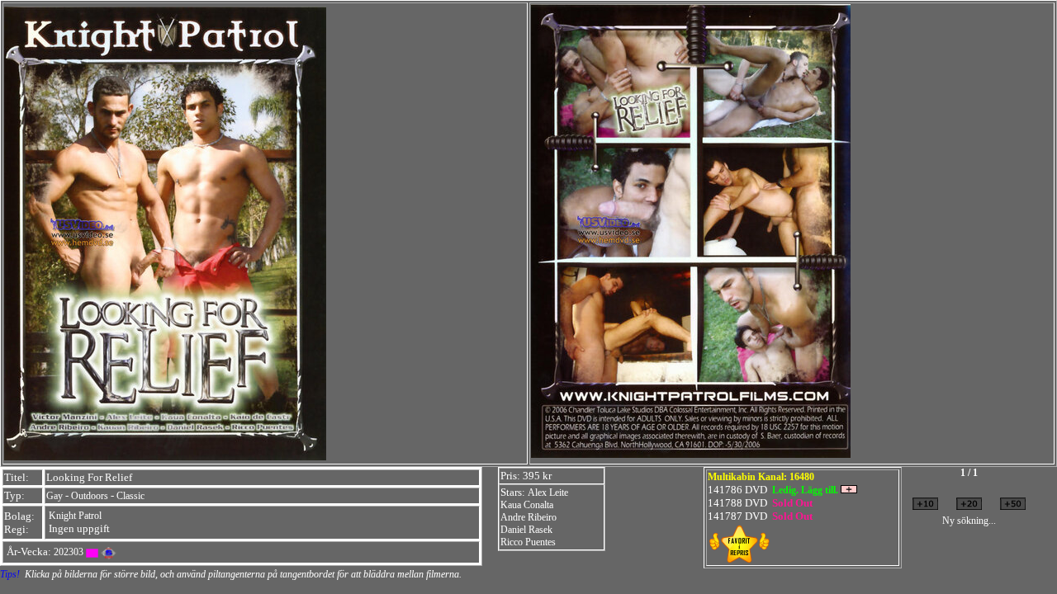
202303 (68, 552)
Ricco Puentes (528, 542)
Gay (54, 496)
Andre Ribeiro (528, 517)
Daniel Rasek (526, 529)
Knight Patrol (75, 515)
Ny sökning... (969, 520)
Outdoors (89, 496)
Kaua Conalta (526, 505)
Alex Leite (548, 492)
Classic (130, 496)
